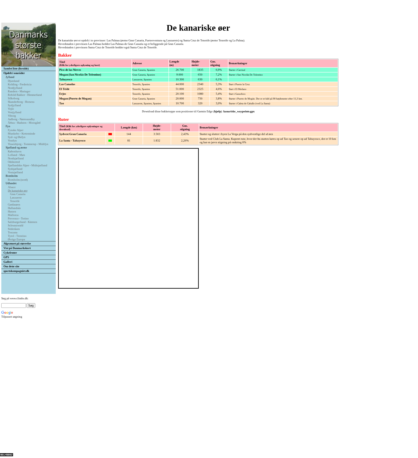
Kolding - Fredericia (20, 84)
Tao (61, 103)
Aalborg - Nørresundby (21, 119)
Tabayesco (65, 79)
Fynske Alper (15, 130)
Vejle (11, 108)
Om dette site (11, 266)
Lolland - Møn (16, 155)
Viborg (12, 115)
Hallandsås (14, 208)
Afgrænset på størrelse (17, 243)
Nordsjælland (16, 158)
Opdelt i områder (14, 73)
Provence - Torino (18, 218)
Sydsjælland (15, 168)
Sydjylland (14, 105)
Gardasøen (14, 204)
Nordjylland (15, 87)
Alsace (12, 187)
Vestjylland (14, 112)
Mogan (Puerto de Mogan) (75, 98)
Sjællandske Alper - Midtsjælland (27, 165)
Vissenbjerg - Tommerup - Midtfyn (28, 144)
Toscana (12, 232)
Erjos (62, 93)
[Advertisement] (209, 11)
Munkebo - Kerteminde (21, 133)
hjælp (217, 111)
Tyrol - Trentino (17, 235)
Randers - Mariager (19, 91)
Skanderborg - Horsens (21, 101)
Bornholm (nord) (18, 179)
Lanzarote (16, 197)
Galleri (7, 261)
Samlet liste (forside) (16, 68)
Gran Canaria (17, 194)
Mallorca (13, 215)
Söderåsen (14, 229)
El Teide (64, 89)
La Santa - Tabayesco (72, 140)
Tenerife (15, 201)
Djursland (13, 81)
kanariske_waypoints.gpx (239, 111)
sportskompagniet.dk (16, 271)
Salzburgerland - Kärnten (22, 222)
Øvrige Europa (16, 239)
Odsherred (14, 161)
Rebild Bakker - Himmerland (25, 94)
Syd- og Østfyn (16, 137)
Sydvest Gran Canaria (73, 134)
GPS (6, 257)
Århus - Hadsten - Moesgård (24, 122)
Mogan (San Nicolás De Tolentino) (80, 74)
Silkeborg (13, 98)
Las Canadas (67, 84)
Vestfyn (12, 140)
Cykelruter (10, 252)
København (15, 151)
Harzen (12, 211)
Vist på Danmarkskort (17, 248)
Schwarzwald (15, 225)
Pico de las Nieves (70, 69)
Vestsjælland (15, 172)
